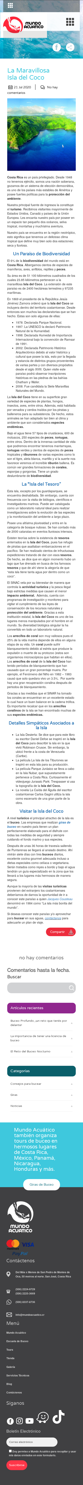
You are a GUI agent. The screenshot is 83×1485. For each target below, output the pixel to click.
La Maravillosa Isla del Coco (28, 74)
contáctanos (53, 918)
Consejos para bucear (25, 1084)
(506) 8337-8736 (25, 1302)
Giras (13, 1095)
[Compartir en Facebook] (56, 47)
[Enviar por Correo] (70, 47)
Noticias (16, 1106)
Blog (29, 39)
